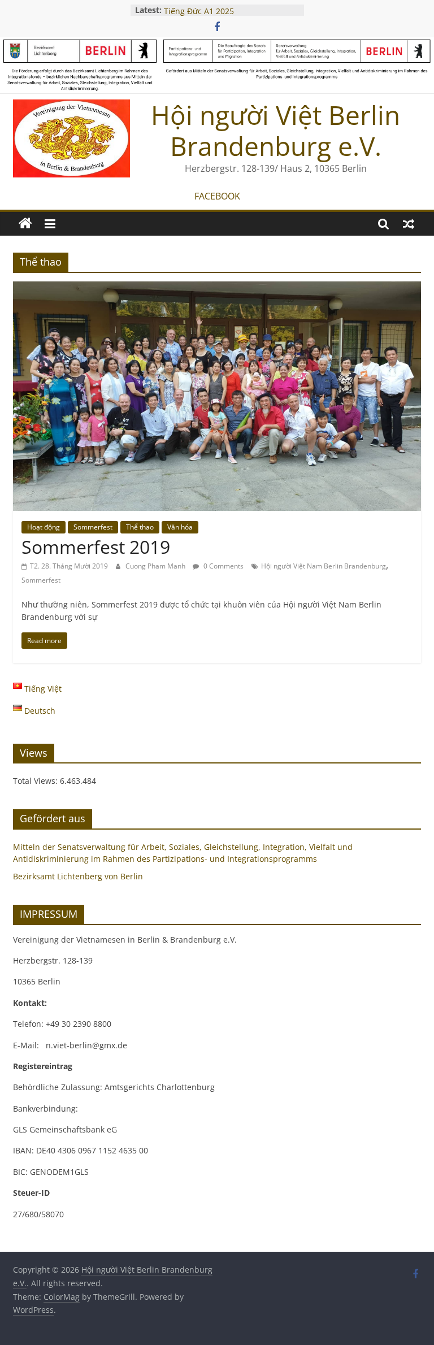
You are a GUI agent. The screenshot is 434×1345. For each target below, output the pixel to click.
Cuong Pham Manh (156, 566)
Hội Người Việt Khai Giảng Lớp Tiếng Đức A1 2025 (221, 14)
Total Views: (36, 780)
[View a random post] (408, 224)
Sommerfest (92, 527)
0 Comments (223, 566)
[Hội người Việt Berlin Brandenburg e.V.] (25, 224)
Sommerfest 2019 (95, 547)
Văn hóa (180, 527)
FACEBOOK (217, 196)
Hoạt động (43, 527)
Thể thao (140, 527)
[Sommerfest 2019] (217, 288)
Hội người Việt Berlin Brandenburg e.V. (275, 130)
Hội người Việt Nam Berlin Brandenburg (323, 566)
